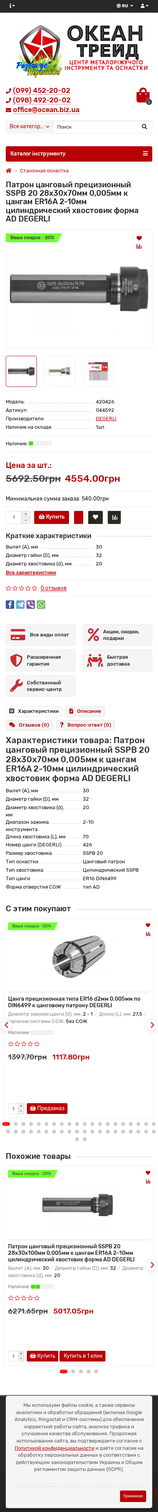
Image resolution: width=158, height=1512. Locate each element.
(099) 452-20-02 (41, 90)
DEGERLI (106, 418)
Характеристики (38, 711)
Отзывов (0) (34, 725)
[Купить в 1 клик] (78, 517)
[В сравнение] (139, 246)
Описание (89, 711)
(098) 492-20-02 (42, 100)
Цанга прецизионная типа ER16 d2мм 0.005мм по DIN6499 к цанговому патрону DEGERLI (74, 1002)
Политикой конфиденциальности (54, 1448)
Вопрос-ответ (89, 725)
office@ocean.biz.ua (46, 110)
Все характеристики (31, 572)
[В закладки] (139, 238)
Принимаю (133, 1496)
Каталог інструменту (38, 153)
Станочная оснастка (44, 171)
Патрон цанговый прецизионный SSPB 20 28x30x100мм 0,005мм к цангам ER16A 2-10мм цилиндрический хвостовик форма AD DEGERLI (71, 1253)
